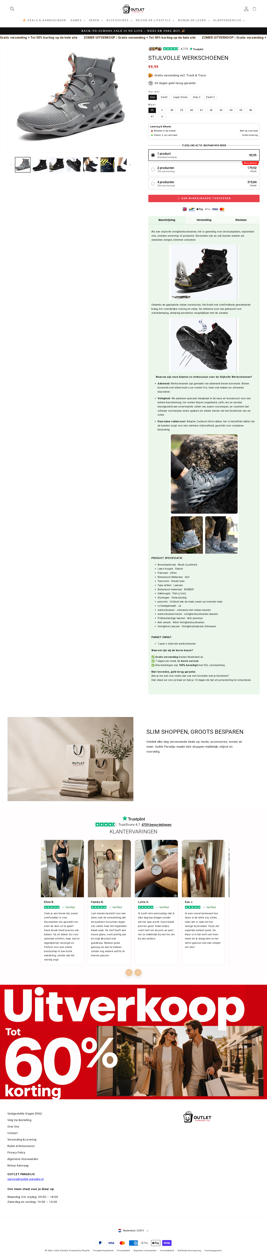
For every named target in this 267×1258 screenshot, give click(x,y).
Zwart (164, 97)
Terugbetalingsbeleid (103, 1250)
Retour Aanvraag (18, 1165)
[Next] (138, 972)
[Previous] (129, 972)
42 (211, 110)
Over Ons (13, 1126)
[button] (13, 9)
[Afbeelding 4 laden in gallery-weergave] (73, 164)
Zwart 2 (210, 97)
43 (221, 110)
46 (250, 110)
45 (240, 110)
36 (152, 110)
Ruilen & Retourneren (21, 1146)
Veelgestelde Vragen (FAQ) (24, 1113)
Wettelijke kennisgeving (189, 1250)
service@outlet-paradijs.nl (25, 1179)
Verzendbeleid (167, 1250)
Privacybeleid (123, 1250)
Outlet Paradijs (61, 1250)
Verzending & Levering (21, 1139)
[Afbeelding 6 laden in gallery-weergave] (107, 164)
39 (181, 110)
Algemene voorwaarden (145, 1250)
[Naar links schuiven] (10, 164)
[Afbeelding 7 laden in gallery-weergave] (124, 164)
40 (191, 110)
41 (201, 110)
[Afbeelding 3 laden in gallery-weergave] (56, 164)
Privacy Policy (16, 1152)
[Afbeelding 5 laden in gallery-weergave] (90, 164)
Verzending (204, 219)
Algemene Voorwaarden (22, 1159)
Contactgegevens (213, 1250)
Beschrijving (167, 219)
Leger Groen (180, 97)
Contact (12, 1133)
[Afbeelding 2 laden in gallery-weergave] (39, 164)
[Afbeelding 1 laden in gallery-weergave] (22, 164)
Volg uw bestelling (19, 1120)
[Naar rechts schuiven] (130, 164)
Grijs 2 (196, 97)
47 (152, 116)
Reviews (241, 219)
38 (171, 110)
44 (230, 110)
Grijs (152, 97)
